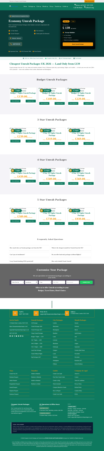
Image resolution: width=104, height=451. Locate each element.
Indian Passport (13, 380)
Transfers (57, 6)
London (55, 323)
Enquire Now (31, 101)
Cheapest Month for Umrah (59, 387)
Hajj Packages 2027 (36, 357)
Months (44, 6)
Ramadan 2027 (78, 360)
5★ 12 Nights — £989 (36, 347)
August (76, 343)
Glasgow (55, 350)
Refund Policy (78, 387)
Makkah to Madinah (36, 377)
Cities (38, 6)
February (77, 326)
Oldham (55, 364)
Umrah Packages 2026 (36, 326)
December (77, 357)
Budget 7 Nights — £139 (37, 336)
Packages (31, 6)
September (77, 347)
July (76, 340)
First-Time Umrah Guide (59, 377)
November (77, 353)
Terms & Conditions (79, 380)
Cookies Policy (78, 390)
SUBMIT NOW (86, 282)
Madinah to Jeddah (35, 384)
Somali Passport (13, 387)
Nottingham (56, 360)
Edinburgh (55, 347)
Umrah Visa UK (13, 373)
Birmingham (56, 329)
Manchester (55, 326)
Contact (76, 377)
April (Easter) (78, 333)
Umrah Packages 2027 (36, 329)
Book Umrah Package (78, 44)
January (76, 323)
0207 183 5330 (88, 5)
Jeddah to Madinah (35, 380)
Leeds (54, 353)
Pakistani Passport (14, 377)
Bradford (55, 333)
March (76, 329)
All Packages (34, 323)
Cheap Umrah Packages (37, 333)
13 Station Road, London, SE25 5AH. (19, 323)
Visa (50, 6)
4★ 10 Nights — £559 (36, 343)
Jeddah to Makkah (35, 373)
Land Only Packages (36, 350)
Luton (54, 336)
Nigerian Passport (14, 390)
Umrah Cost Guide (57, 373)
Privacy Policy (78, 384)
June (76, 336)
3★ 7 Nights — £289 (36, 340)
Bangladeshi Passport (15, 384)
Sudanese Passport (14, 394)
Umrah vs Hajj (56, 380)
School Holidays (79, 364)
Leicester (55, 340)
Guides (64, 6)
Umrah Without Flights (36, 353)
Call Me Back (78, 7)
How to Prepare (57, 390)
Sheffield (55, 357)
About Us (77, 373)
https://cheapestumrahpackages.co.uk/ (19, 326)
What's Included (57, 384)
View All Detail (15, 101)
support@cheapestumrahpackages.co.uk (52, 314)
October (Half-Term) (80, 350)
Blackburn (55, 343)
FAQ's (76, 394)
